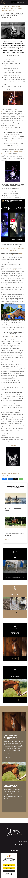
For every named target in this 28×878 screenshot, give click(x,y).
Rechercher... (22, 2)
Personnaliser (8, 870)
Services (12, 10)
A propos (21, 864)
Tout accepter (8, 865)
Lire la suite (8, 514)
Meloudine (13, 336)
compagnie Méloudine (15, 151)
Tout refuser (9, 868)
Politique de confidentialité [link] (8, 874)
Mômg (10, 140)
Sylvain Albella (5, 153)
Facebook (13, 445)
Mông (2, 111)
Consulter (15, 658)
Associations (15, 6)
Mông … (16, 109)
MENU (14, 2)
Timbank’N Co (18, 254)
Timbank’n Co (12, 269)
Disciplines (5, 8)
